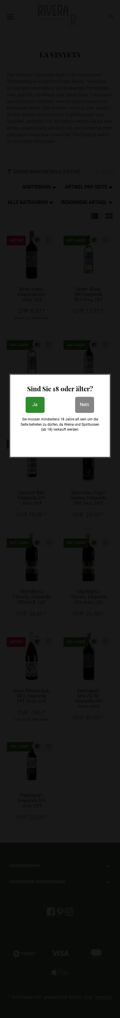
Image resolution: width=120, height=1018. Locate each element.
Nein (84, 404)
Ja (35, 404)
